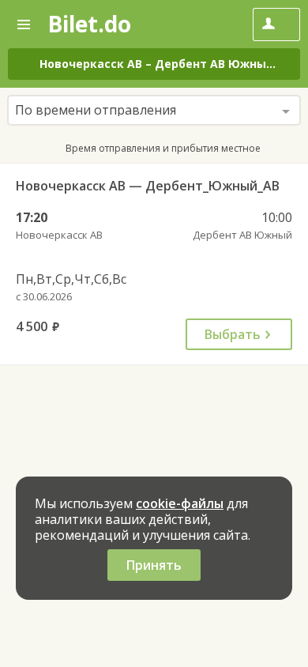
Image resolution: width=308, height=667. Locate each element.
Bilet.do (89, 24)
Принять (154, 565)
